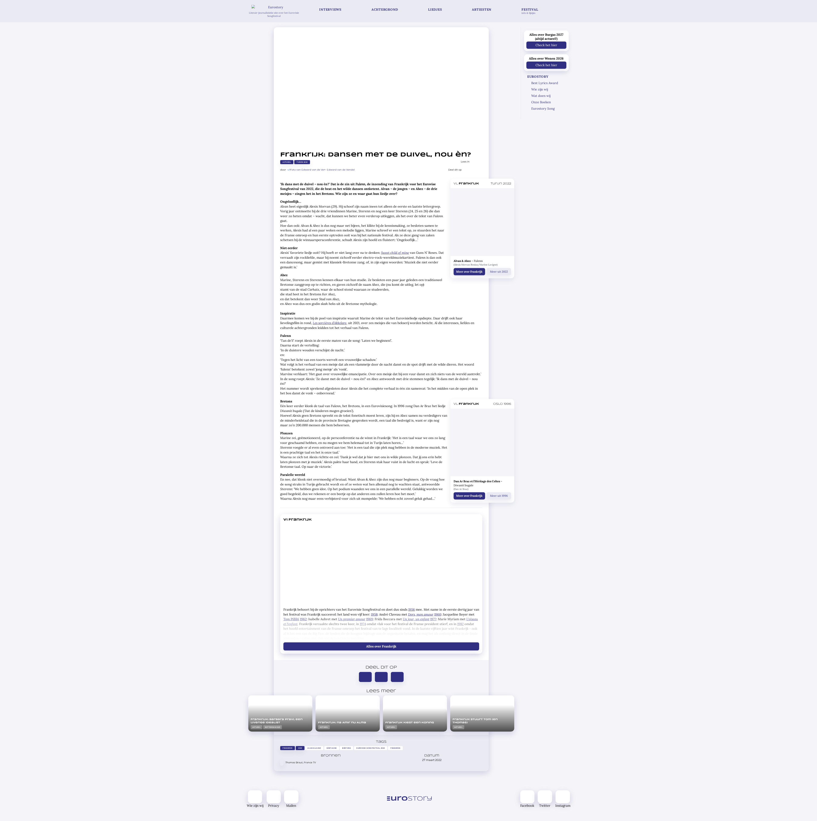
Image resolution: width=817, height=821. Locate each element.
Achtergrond (384, 9)
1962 (303, 619)
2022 (300, 748)
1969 (369, 619)
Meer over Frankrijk (469, 271)
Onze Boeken (541, 102)
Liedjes (435, 9)
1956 (411, 609)
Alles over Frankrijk (381, 646)
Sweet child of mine (395, 253)
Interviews (330, 9)
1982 (460, 624)
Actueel (287, 162)
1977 (433, 619)
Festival (529, 10)
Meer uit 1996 (499, 496)
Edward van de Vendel (341, 169)
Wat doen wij (540, 96)
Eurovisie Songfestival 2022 (371, 748)
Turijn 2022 (302, 162)
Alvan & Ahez (314, 748)
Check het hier (546, 45)
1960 (437, 614)
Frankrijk (287, 748)
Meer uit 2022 (499, 271)
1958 (374, 614)
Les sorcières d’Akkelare (329, 323)
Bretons (346, 748)
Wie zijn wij (539, 89)
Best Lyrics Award (544, 83)
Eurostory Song (543, 108)
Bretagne (332, 748)
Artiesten (481, 9)
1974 (363, 624)
